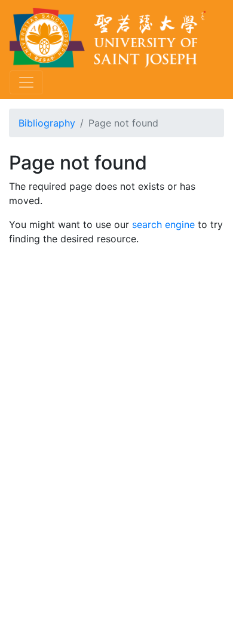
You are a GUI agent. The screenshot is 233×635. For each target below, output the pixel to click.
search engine (163, 224)
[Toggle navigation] (26, 82)
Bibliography (47, 123)
